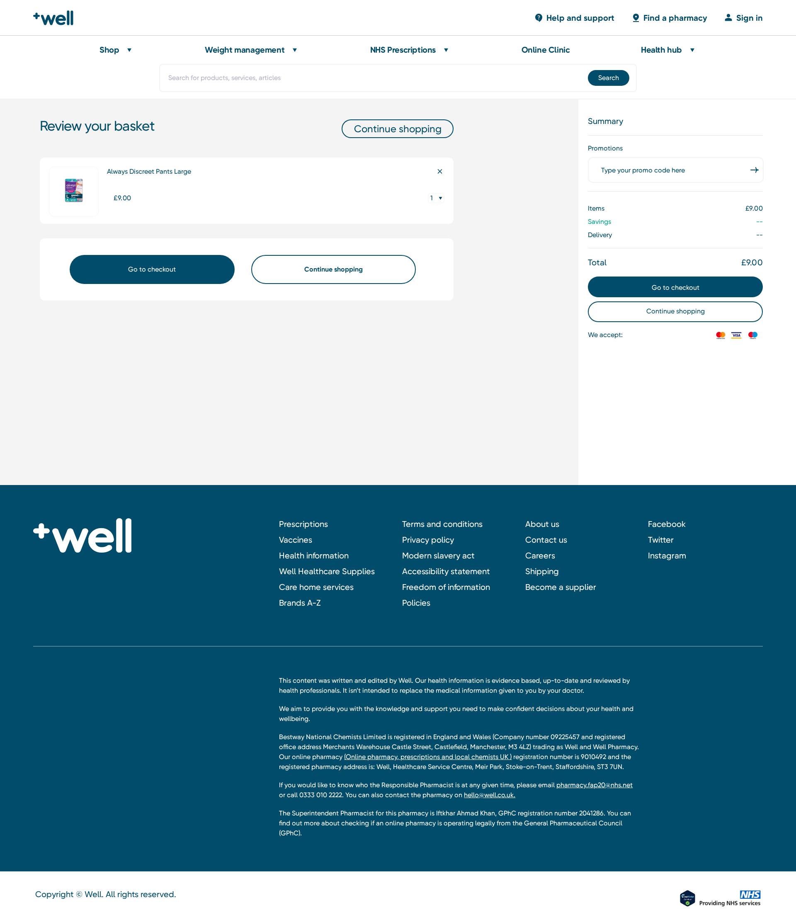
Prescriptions (303, 524)
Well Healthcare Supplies (327, 571)
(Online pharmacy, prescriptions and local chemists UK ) (428, 757)
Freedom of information (446, 587)
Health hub (661, 50)
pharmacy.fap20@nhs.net (594, 785)
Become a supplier (560, 587)
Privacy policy (428, 540)
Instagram (667, 555)
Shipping (542, 571)
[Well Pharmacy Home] (57, 18)
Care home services (316, 587)
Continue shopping (398, 128)
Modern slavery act (438, 555)
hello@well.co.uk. (489, 795)
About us (542, 524)
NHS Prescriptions (403, 50)
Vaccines (295, 540)
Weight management (244, 50)
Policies (416, 603)
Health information (314, 555)
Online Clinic (546, 50)
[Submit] (608, 78)
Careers (540, 555)
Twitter (661, 540)
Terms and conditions (442, 524)
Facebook (667, 524)
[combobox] (398, 78)
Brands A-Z (300, 603)
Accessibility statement (446, 571)
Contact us (546, 540)
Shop (109, 50)
